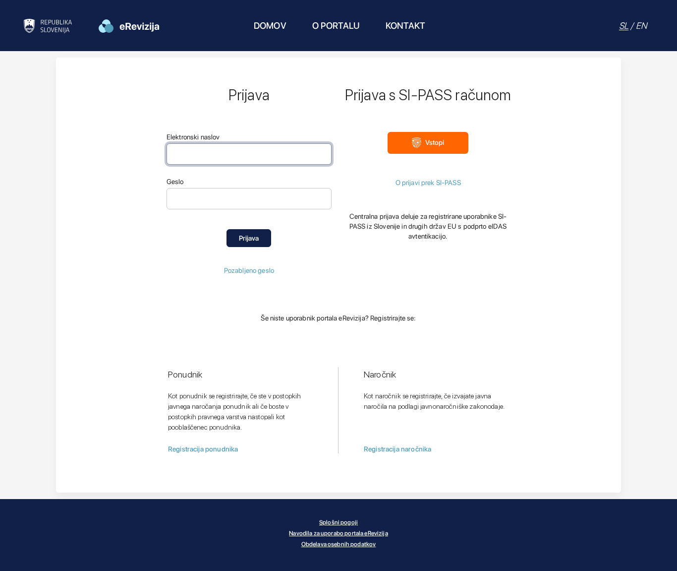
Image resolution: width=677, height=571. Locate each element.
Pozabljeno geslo (249, 270)
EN (641, 25)
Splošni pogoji (338, 522)
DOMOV (270, 25)
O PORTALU (336, 25)
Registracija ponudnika (203, 449)
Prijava (249, 238)
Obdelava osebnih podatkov (338, 544)
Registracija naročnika (397, 449)
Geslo (175, 182)
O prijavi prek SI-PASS (428, 183)
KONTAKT (405, 25)
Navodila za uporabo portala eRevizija (338, 533)
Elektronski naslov (193, 137)
